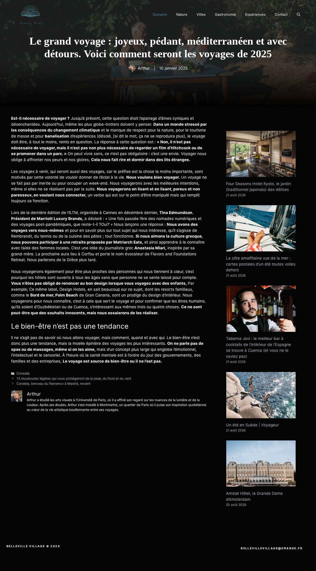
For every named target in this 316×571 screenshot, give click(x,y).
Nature (181, 14)
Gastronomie (225, 14)
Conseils (160, 14)
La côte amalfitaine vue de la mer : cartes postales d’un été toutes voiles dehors (260, 264)
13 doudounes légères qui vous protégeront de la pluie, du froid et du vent (73, 378)
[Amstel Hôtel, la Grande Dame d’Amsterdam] (261, 483)
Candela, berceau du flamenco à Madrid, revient (53, 383)
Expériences (255, 14)
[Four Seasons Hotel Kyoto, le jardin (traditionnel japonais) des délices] (261, 173)
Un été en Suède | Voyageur (252, 425)
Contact (281, 14)
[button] (298, 14)
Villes (201, 14)
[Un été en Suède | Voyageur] (261, 415)
